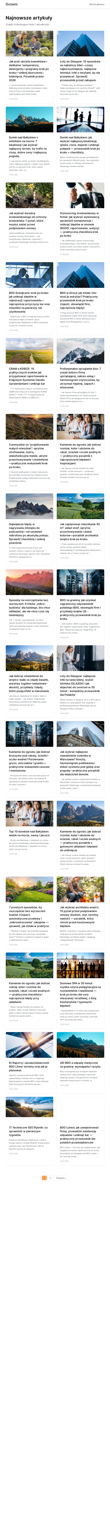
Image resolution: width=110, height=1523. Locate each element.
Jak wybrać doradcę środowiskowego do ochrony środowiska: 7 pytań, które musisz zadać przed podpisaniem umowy (28, 221)
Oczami (11, 4)
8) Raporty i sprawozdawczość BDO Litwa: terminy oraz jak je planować (29, 1066)
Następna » (61, 1178)
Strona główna (96, 4)
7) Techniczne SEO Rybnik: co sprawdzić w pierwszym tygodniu (28, 1131)
